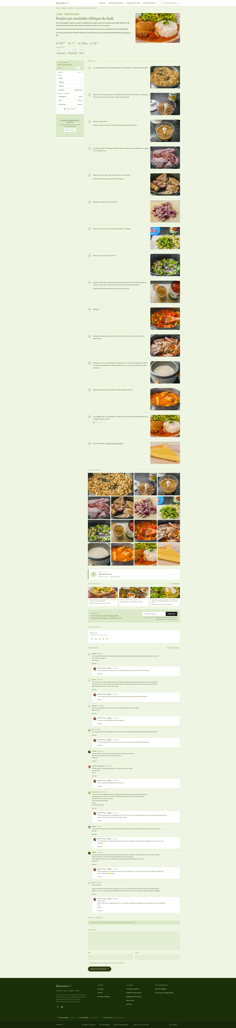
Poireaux (61, 86)
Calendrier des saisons (115, 3)
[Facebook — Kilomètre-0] (62, 1007)
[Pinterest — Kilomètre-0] (58, 1007)
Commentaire (92, 929)
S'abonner (171, 614)
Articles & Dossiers (149, 3)
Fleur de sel (62, 104)
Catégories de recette (133, 3)
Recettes (102, 3)
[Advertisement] (70, 125)
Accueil (58, 8)
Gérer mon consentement (141, 1024)
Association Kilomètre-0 (89, 1025)
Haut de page (173, 1024)
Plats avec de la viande (72, 14)
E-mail (137, 952)
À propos (100, 989)
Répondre (94, 663)
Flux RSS (129, 1004)
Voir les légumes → (175, 583)
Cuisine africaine (61, 53)
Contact (100, 993)
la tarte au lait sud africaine (114, 443)
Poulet (61, 78)
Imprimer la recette (71, 109)
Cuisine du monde (72, 53)
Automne (59, 50)
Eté (64, 50)
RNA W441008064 (105, 1025)
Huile (60, 100)
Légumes (70, 8)
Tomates (61, 90)
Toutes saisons (82, 50)
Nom (90, 952)
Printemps (74, 50)
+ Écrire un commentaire (173, 647)
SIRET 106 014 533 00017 (121, 1025)
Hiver (68, 50)
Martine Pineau (105, 574)
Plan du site (130, 1000)
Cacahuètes (62, 96)
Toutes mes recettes (115, 576)
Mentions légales (160, 989)
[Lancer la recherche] (162, 3)
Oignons (61, 82)
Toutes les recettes (132, 989)
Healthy (81, 53)
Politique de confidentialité (164, 993)
